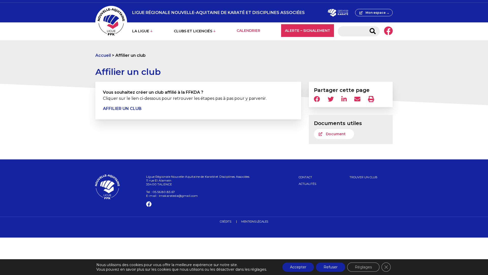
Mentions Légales (254, 221)
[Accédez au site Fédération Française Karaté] (338, 13)
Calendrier (248, 30)
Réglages (363, 267)
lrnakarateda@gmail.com (178, 196)
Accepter (298, 267)
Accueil (103, 55)
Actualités (307, 184)
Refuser (331, 267)
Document (336, 134)
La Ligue (140, 31)
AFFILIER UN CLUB (122, 108)
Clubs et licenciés (193, 31)
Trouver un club (363, 177)
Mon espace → (377, 13)
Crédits (225, 221)
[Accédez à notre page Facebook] (388, 31)
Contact (305, 177)
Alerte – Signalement (307, 30)
